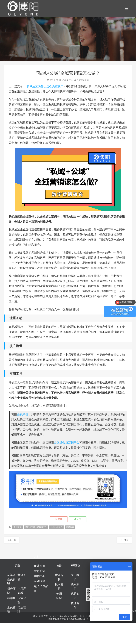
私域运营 (70, 527)
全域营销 (17, 527)
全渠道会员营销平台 (66, 442)
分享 (78, 519)
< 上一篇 (11, 540)
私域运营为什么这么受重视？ (45, 86)
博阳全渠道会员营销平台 (36, 527)
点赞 (59, 519)
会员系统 (22, 414)
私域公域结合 (56, 527)
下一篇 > (124, 540)
